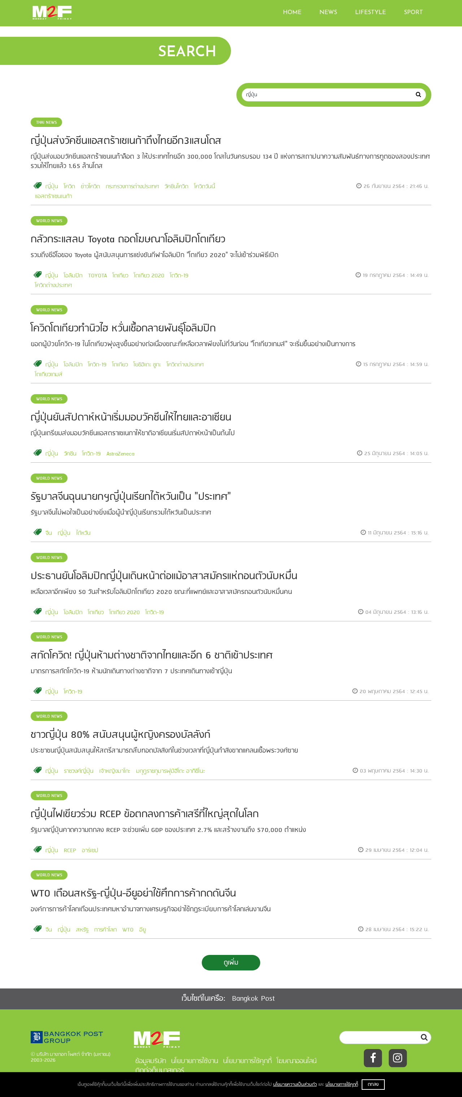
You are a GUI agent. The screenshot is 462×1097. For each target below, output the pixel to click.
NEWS (328, 13)
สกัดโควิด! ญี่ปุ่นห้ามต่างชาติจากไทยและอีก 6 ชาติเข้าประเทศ (152, 656)
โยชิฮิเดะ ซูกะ (147, 365)
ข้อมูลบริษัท (150, 1061)
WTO (128, 930)
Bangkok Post (253, 998)
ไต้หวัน (83, 533)
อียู (142, 930)
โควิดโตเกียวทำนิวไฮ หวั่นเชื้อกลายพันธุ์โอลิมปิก (123, 329)
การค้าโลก (105, 930)
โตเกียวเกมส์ (48, 374)
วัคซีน (70, 454)
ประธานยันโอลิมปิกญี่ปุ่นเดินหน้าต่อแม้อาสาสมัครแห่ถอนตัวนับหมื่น (164, 576)
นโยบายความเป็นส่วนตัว (295, 1084)
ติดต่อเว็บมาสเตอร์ (159, 1070)
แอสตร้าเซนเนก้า (53, 196)
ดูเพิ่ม (231, 962)
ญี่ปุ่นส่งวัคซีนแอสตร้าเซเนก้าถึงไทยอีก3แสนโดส (126, 141)
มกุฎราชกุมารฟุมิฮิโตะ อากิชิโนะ (170, 771)
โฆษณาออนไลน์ (297, 1061)
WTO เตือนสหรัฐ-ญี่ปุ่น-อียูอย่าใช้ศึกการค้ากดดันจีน (133, 894)
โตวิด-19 (179, 276)
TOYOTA (97, 276)
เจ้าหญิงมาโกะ (114, 771)
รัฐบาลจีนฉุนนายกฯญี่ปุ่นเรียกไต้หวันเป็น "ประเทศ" (131, 497)
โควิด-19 (97, 365)
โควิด (69, 186)
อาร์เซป (90, 850)
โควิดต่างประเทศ (53, 285)
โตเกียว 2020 (149, 276)
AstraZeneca (120, 454)
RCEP (70, 850)
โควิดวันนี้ (204, 186)
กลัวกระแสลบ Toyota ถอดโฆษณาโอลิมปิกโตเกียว (128, 240)
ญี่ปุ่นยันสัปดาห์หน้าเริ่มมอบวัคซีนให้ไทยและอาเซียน (131, 418)
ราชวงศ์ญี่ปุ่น (78, 771)
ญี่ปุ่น (51, 186)
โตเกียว (120, 276)
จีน (48, 533)
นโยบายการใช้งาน (194, 1061)
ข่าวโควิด (90, 186)
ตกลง (373, 1084)
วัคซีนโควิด (176, 186)
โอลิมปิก (73, 276)
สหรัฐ (82, 930)
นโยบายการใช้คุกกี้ (342, 1084)
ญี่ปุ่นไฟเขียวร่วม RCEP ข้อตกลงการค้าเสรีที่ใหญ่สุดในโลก (145, 814)
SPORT (413, 13)
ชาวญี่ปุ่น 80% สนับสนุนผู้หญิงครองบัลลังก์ (120, 735)
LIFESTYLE (370, 13)
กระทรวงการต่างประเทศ (132, 186)
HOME (292, 13)
